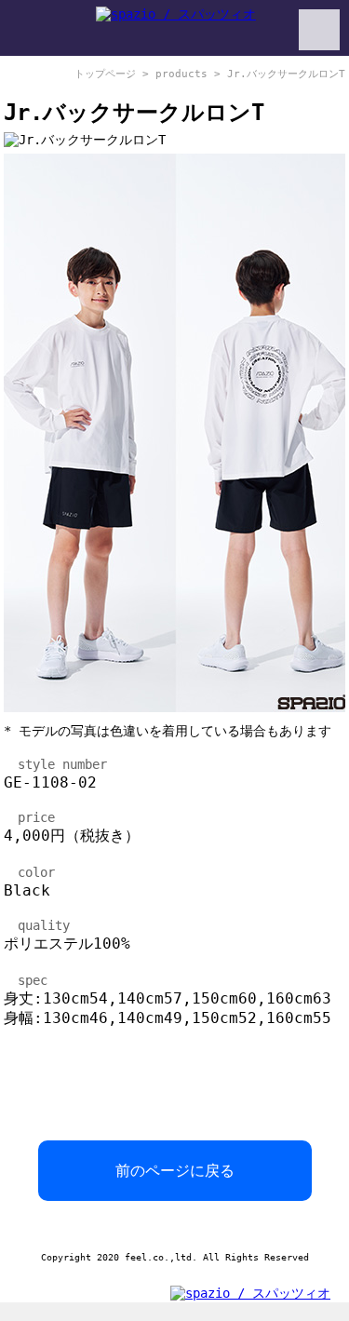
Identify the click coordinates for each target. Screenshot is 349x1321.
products (181, 74)
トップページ (105, 74)
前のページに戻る (175, 1170)
